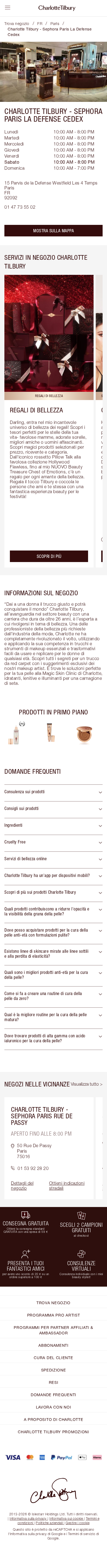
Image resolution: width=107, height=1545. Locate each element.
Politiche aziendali (49, 1523)
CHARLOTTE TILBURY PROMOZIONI (53, 1431)
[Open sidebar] (7, 7)
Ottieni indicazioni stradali (67, 1186)
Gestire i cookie (77, 1523)
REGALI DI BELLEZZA (36, 410)
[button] (53, 793)
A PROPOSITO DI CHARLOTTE (53, 1419)
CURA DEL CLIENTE (53, 1357)
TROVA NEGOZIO (53, 1302)
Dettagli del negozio (22, 1186)
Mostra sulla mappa (53, 230)
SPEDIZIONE (53, 1370)
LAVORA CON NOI (53, 1407)
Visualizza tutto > (87, 1084)
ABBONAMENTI (53, 1345)
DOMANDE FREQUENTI (53, 1394)
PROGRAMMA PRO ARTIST (53, 1315)
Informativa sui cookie (66, 1518)
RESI (53, 1382)
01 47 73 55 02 (19, 207)
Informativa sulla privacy (28, 1518)
